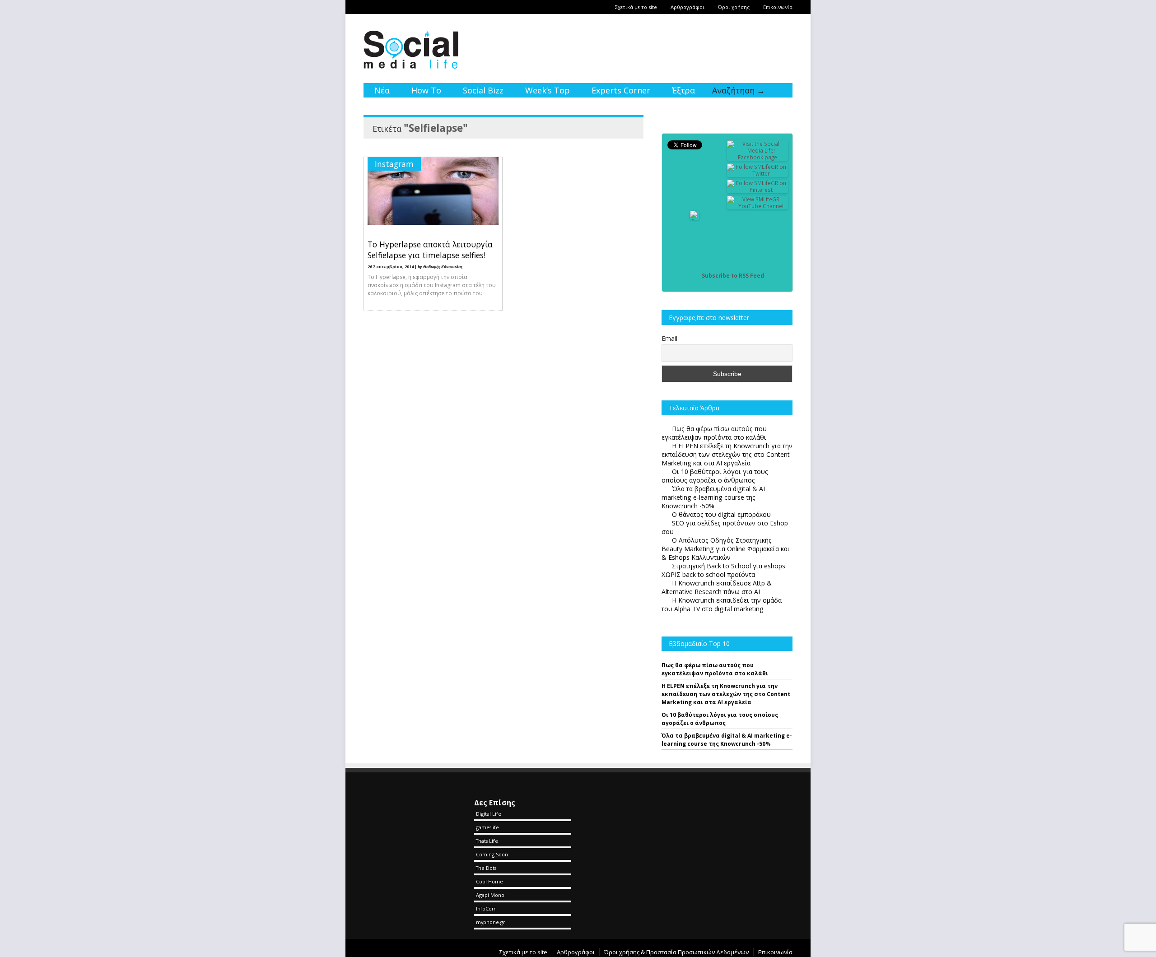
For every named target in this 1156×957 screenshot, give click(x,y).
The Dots (486, 867)
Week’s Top (547, 90)
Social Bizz (483, 90)
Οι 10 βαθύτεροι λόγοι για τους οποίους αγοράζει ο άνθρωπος (720, 719)
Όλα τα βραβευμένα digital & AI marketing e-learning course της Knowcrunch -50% (727, 740)
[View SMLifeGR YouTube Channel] (757, 206)
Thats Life (487, 840)
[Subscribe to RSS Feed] (694, 275)
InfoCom (486, 908)
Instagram (394, 163)
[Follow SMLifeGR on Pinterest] (757, 189)
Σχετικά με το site (636, 7)
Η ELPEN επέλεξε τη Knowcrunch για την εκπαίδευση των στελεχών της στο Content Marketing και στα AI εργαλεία (726, 694)
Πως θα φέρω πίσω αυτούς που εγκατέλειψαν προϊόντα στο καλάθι (715, 669)
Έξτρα (683, 90)
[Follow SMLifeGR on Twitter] (757, 173)
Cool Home (489, 881)
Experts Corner (621, 90)
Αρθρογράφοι (687, 7)
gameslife (487, 827)
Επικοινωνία (777, 7)
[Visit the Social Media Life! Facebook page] (757, 157)
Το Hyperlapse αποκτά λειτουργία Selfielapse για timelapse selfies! (430, 249)
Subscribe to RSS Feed (733, 275)
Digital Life (488, 813)
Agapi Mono (490, 895)
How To (426, 90)
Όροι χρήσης (734, 7)
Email (669, 338)
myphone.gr (490, 922)
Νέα (382, 90)
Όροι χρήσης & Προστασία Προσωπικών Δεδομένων (676, 952)
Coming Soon (492, 854)
